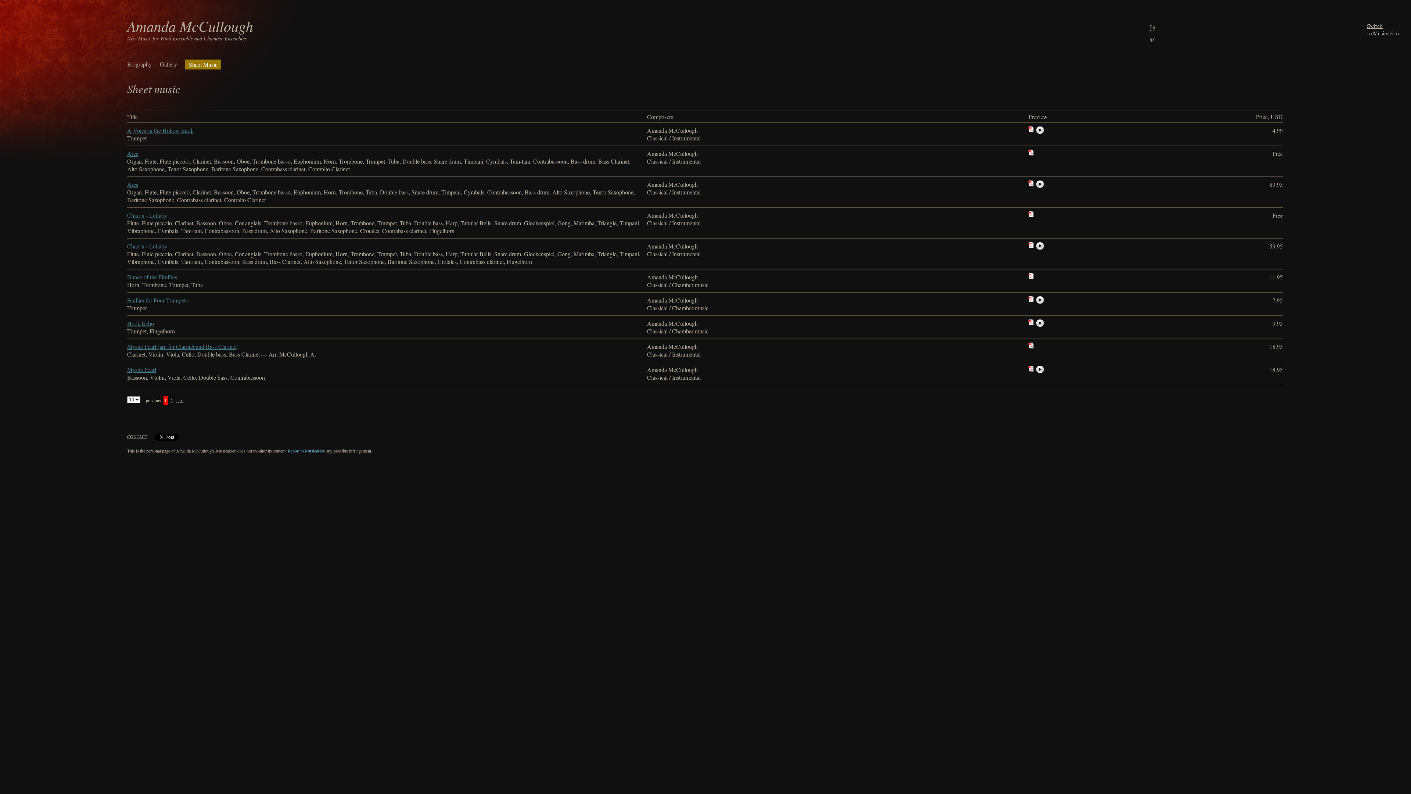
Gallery (168, 64)
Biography (139, 64)
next (180, 400)
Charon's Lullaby (147, 215)
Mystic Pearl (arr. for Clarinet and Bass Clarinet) (182, 346)
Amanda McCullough (190, 26)
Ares (132, 153)
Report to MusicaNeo (306, 451)
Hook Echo (140, 323)
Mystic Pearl (141, 369)
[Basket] (1152, 39)
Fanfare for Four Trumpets (157, 300)
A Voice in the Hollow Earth (160, 130)
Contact (137, 436)
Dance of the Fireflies (152, 277)
